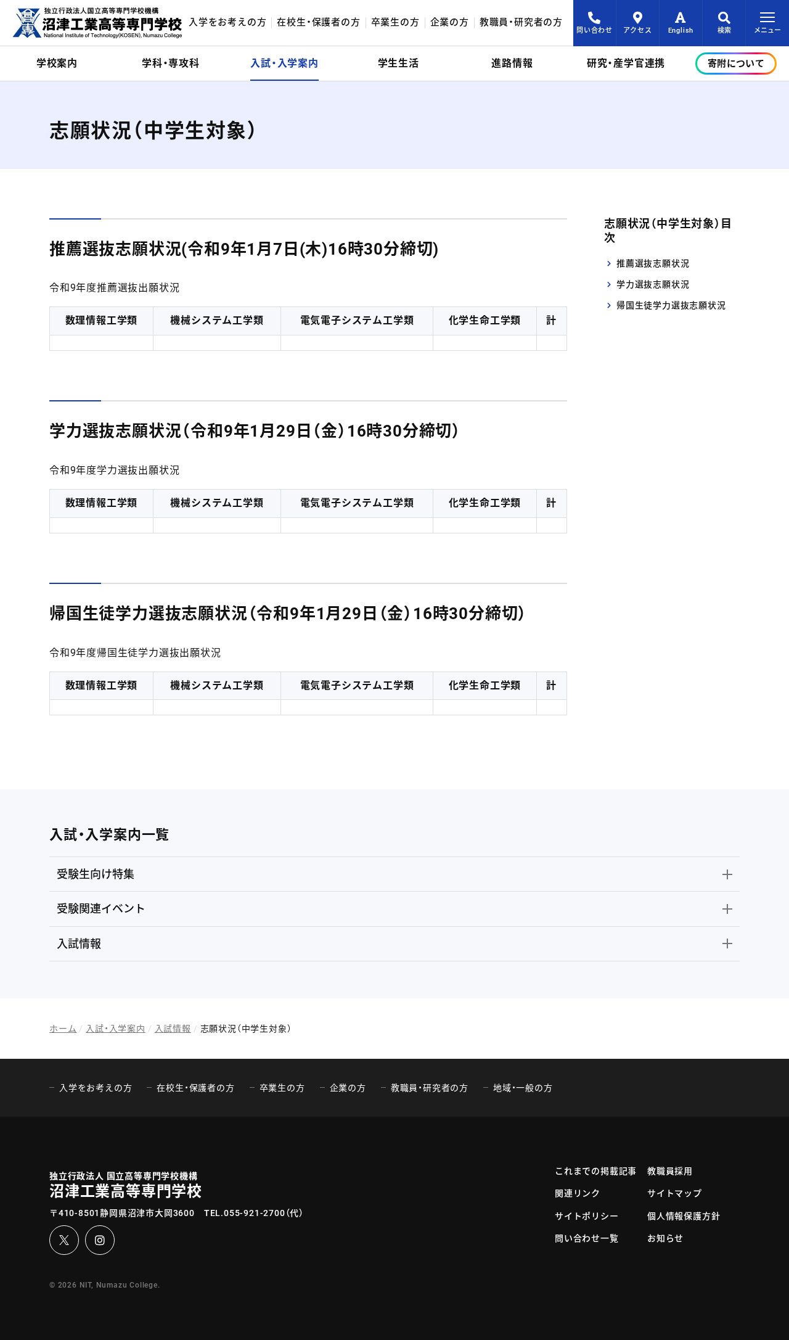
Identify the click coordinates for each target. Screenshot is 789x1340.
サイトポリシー (587, 1216)
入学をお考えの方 (227, 22)
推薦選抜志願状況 (652, 263)
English (681, 31)
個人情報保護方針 (683, 1216)
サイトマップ (674, 1193)
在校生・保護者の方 (318, 22)
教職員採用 (670, 1171)
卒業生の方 (395, 22)
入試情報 (79, 943)
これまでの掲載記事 (596, 1171)
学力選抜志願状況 (652, 284)
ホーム (62, 1029)
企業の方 (449, 22)
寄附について (736, 63)
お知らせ (665, 1238)
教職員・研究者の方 (521, 22)
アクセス (637, 31)
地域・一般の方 (523, 1087)
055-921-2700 (254, 1213)
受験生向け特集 (95, 874)
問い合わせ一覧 (587, 1238)
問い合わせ (594, 31)
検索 (724, 31)
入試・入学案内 (115, 1029)
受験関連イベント (101, 908)
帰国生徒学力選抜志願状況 (671, 305)
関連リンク (577, 1193)
